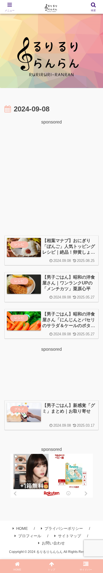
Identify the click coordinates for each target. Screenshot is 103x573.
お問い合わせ (53, 543)
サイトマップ (69, 536)
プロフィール (29, 536)
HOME (22, 528)
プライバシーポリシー (63, 528)
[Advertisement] (51, 177)
